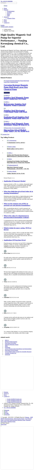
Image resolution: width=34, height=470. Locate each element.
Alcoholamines (10, 11)
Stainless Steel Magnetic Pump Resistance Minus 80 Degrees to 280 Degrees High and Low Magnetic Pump (18, 156)
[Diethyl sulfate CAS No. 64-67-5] (11, 146)
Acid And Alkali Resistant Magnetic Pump (14, 420)
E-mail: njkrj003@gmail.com (14, 402)
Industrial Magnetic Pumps (11, 344)
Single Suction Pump (19, 418)
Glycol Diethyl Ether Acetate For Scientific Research (18, 351)
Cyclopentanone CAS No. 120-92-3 (16, 142)
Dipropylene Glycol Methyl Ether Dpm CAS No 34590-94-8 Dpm (16, 131)
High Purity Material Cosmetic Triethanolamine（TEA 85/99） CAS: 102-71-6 (18, 169)
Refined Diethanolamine (11, 341)
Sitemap (27, 417)
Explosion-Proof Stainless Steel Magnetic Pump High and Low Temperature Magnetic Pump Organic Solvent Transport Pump (18, 162)
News (5, 19)
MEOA (7, 340)
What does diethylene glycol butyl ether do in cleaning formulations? (18, 192)
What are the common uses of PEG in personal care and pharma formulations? (17, 204)
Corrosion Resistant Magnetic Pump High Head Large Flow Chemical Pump (16, 87)
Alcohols (9, 12)
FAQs (5, 21)
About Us (6, 17)
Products (6, 9)
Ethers (8, 14)
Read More (7, 92)
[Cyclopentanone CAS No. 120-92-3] (11, 140)
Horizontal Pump (9, 418)
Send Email (3, 424)
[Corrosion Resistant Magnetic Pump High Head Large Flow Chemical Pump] (17, 82)
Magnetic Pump (11, 421)
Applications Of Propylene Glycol (15, 240)
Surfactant (7, 354)
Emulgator (7, 347)
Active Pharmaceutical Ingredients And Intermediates (18, 349)
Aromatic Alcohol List (10, 353)
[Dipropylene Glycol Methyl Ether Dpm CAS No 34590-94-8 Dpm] (14, 128)
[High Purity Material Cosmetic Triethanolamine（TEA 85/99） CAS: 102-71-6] (12, 165)
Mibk (6, 346)
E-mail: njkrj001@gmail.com (14, 399)
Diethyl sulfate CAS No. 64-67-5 (15, 148)
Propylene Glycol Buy (10, 343)
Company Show (11, 18)
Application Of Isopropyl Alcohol (14, 181)
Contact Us (6, 22)
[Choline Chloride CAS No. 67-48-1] (11, 171)
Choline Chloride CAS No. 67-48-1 (16, 173)
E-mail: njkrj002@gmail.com (14, 400)
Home (5, 8)
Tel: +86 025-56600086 (6, 1)
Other (8, 15)
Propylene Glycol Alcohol (11, 350)
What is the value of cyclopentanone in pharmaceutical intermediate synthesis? (16, 216)
